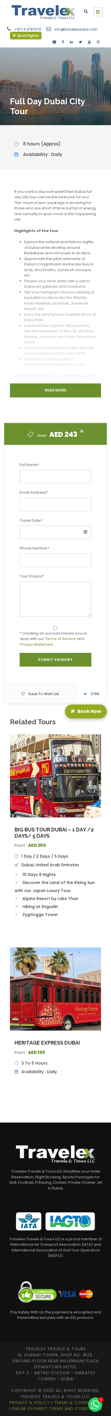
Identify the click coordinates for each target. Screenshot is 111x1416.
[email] (54, 41)
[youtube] (89, 41)
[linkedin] (71, 41)
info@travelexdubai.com (76, 29)
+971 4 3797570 (28, 29)
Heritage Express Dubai (47, 1043)
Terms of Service (60, 638)
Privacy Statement (36, 644)
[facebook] (63, 41)
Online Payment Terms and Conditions (57, 1408)
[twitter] (80, 41)
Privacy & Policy (30, 1402)
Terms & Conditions (78, 1402)
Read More (55, 390)
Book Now (90, 708)
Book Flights (28, 35)
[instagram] (98, 41)
